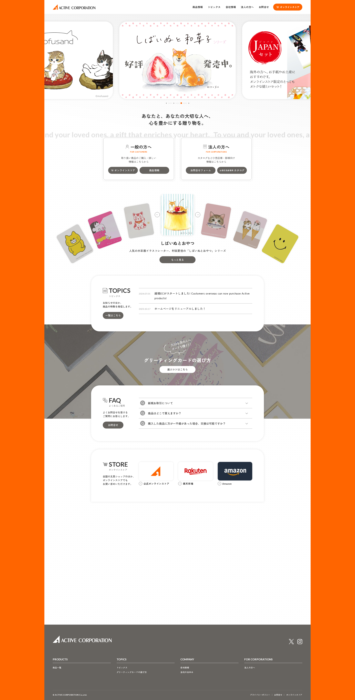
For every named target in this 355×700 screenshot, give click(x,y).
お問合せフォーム (200, 170)
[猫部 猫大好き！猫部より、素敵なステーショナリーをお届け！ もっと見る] (216, 221)
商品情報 (197, 7)
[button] (166, 103)
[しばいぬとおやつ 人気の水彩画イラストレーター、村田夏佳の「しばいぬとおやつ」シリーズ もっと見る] (177, 210)
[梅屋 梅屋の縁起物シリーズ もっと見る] (139, 221)
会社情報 (231, 7)
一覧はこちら (113, 315)
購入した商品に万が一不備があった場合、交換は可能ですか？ (187, 423)
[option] (177, 60)
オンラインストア (124, 170)
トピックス (214, 7)
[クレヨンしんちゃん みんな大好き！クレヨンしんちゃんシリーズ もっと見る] (104, 230)
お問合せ (264, 7)
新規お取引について (160, 403)
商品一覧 (57, 667)
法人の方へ (247, 7)
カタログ (232, 170)
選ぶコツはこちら (177, 369)
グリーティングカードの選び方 (132, 672)
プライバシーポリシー (260, 695)
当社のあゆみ (186, 672)
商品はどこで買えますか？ (164, 413)
